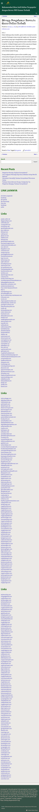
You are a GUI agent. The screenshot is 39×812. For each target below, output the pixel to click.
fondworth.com (5, 419)
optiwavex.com (5, 760)
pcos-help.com (5, 230)
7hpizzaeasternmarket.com (8, 301)
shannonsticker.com (6, 413)
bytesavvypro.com (6, 547)
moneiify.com (5, 437)
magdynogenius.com (7, 514)
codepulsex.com (5, 672)
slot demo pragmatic (7, 196)
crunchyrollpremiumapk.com (9, 447)
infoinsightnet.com (6, 626)
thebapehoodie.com (6, 465)
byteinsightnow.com (6, 564)
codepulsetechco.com (7, 632)
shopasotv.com (5, 362)
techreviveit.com (5, 534)
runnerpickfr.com (5, 224)
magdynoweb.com (6, 676)
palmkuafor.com (5, 404)
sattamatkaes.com (6, 445)
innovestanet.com (6, 726)
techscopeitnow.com (6, 575)
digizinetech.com (6, 551)
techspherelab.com (6, 687)
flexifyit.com (4, 730)
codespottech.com (6, 502)
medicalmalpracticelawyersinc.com (10, 356)
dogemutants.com (6, 478)
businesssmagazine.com (8, 243)
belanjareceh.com (6, 411)
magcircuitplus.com (6, 573)
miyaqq (14, 798)
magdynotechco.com (7, 607)
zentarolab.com (5, 769)
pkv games (18, 150)
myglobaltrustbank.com (7, 353)
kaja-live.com (4, 258)
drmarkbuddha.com (6, 293)
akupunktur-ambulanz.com (8, 284)
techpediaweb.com (6, 525)
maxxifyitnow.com (6, 715)
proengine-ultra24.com (7, 304)
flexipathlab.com (5, 749)
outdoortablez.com (6, 497)
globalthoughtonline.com (8, 435)
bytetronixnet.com (6, 577)
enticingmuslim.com (7, 469)
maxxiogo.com (5, 732)
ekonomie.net (5, 368)
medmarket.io (5, 495)
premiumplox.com (6, 321)
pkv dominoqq (5, 201)
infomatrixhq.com (6, 643)
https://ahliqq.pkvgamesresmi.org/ (10, 800)
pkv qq (20, 791)
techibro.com (4, 273)
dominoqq (6, 793)
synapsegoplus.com (6, 699)
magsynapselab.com (6, 515)
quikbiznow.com (5, 771)
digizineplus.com (6, 708)
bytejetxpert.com (5, 579)
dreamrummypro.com (7, 407)
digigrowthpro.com (6, 221)
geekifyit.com (5, 443)
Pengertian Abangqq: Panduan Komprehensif (14, 184)
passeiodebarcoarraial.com (8, 417)
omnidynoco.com (6, 762)
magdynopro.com (6, 530)
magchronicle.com (6, 506)
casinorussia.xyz (5, 336)
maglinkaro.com (5, 682)
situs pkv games (12, 789)
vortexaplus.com (5, 752)
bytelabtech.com (5, 604)
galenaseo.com (5, 351)
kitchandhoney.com (6, 310)
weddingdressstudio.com (8, 319)
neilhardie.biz (5, 325)
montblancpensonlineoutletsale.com (11, 280)
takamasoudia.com (6, 482)
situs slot (3, 203)
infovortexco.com (6, 667)
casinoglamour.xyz (6, 340)
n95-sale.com (4, 247)
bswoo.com (4, 386)
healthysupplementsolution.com (10, 501)
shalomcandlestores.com (8, 441)
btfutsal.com (4, 232)
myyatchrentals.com (6, 439)
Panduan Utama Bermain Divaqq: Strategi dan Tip (16, 182)
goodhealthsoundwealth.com (9, 471)
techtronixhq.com (6, 594)
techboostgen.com (6, 600)
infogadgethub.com (6, 596)
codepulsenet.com (6, 702)
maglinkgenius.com (6, 650)
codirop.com (4, 234)
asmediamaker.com (6, 434)
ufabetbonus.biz (5, 379)
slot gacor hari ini (31, 793)
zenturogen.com (5, 739)
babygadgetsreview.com (7, 282)
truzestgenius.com (6, 661)
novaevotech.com (6, 646)
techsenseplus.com (6, 541)
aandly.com (4, 384)
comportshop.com (6, 358)
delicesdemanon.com (7, 316)
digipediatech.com (6, 508)
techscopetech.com (6, 674)
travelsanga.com (5, 364)
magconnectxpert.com (7, 659)
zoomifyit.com (5, 779)
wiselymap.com (5, 252)
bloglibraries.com (6, 461)
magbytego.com (5, 622)
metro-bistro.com (6, 312)
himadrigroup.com (6, 263)
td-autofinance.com (6, 267)
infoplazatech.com (6, 615)
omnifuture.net (5, 226)
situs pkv (34, 791)
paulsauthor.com (5, 487)
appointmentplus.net (7, 369)
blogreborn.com (5, 249)
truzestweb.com (5, 765)
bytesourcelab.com (6, 711)
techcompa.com (5, 260)
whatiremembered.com (7, 286)
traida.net (3, 308)
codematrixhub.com (6, 540)
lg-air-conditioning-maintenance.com (11, 295)
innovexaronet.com (6, 639)
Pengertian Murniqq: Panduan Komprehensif (14, 172)
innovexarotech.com (6, 569)
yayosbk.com (4, 323)
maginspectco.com (6, 580)
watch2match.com (6, 349)
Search (3, 159)
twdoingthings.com (6, 484)
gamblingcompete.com (7, 241)
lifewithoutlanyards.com (8, 306)
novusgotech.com (6, 734)
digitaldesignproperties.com (9, 424)
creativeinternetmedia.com (8, 245)
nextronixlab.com (6, 723)
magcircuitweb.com (6, 521)
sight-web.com (5, 262)
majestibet (8, 798)
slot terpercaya (14, 791)
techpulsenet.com (6, 663)
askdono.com (4, 237)
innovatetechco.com (6, 528)
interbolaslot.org (5, 402)
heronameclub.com (6, 493)
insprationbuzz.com (6, 415)
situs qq (30, 789)
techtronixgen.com (6, 517)
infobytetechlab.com (6, 556)
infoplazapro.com (6, 532)
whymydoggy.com (6, 398)
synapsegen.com (5, 747)
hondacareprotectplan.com (8, 448)
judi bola (25, 791)
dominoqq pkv (4, 791)
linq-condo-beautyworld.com (9, 288)
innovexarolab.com (6, 554)
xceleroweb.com (5, 773)
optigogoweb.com (6, 775)
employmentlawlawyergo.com (9, 355)
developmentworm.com (7, 371)
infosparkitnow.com (6, 609)
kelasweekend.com (6, 381)
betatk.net (4, 382)
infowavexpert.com (6, 536)
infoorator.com (5, 297)
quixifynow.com (5, 717)
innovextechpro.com (6, 519)
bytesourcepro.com (6, 685)
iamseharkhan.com (6, 421)
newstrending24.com (7, 377)
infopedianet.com (6, 700)
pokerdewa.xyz (5, 345)
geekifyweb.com (5, 613)
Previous (4, 154)
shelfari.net (4, 334)
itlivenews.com (5, 373)
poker (2, 207)
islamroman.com (5, 265)
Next (36, 154)
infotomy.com (5, 499)
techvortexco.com (6, 611)
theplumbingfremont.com (8, 375)
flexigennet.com (5, 491)
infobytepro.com (5, 620)
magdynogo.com (5, 582)
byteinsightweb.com (6, 512)
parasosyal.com (5, 467)
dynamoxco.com (5, 738)
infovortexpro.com (6, 571)
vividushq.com (5, 751)
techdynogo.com (5, 504)
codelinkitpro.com (6, 598)
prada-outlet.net (5, 219)
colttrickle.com (5, 222)
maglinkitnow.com (6, 510)
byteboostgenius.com (7, 697)
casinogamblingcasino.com (8, 450)
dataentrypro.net (5, 406)
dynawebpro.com (6, 745)
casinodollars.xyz (6, 342)
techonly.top (4, 239)
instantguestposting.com (8, 366)
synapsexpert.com (6, 767)
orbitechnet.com (5, 758)
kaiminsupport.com (6, 409)
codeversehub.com (6, 691)
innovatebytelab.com (7, 619)
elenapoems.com (5, 473)
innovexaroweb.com (6, 678)
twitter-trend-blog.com (7, 278)
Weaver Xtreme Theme (33, 810)
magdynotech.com (6, 704)
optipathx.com (5, 721)
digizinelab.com (5, 669)
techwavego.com (5, 671)
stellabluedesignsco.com (8, 486)
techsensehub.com (6, 602)
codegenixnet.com (6, 560)
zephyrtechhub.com (6, 764)
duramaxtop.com (5, 480)
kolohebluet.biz (5, 329)
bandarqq (3, 197)
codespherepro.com (6, 558)
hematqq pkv (22, 793)
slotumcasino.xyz (6, 338)
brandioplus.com (5, 743)
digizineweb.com (5, 633)
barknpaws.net (5, 430)
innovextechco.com (6, 648)
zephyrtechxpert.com (7, 665)
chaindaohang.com (6, 291)
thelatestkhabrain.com (7, 422)
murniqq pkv (13, 793)
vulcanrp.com (4, 276)
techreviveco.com (6, 680)
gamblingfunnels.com (7, 228)
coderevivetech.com (6, 566)
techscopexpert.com (6, 523)
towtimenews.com (6, 452)
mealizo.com (4, 428)
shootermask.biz (5, 330)
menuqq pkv (3, 789)
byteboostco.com (5, 656)
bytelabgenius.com (6, 526)
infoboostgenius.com (7, 543)
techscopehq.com (6, 706)
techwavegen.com (6, 545)
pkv (1, 793)
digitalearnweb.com (6, 400)
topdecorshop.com (6, 360)
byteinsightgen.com (6, 549)
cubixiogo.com (5, 754)
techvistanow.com (6, 641)
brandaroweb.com (6, 777)
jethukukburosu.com (6, 458)
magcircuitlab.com (6, 652)
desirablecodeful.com (7, 489)
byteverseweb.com (6, 693)
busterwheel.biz (5, 332)
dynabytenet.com (6, 684)
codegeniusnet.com (6, 624)
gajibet (19, 798)
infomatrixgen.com (6, 553)
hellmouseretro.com (6, 474)
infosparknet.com (6, 713)
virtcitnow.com (5, 250)
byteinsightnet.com (6, 630)
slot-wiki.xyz (4, 347)
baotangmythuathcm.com (8, 456)
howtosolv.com (5, 314)
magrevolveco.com (6, 567)
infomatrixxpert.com (7, 637)
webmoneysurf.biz (6, 327)
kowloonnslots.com (6, 271)
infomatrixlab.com (6, 689)
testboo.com (4, 317)
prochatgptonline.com (7, 254)
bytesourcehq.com (6, 628)
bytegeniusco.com (6, 538)
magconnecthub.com (7, 695)
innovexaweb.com (6, 741)
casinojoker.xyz (5, 343)
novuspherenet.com (6, 756)
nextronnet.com (5, 736)
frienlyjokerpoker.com (7, 269)
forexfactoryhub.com (7, 256)
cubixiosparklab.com (6, 645)
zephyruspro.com (6, 719)
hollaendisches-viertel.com (8, 302)
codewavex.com (5, 654)
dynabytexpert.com (6, 728)
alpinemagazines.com (7, 275)
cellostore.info (5, 432)
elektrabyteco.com (6, 658)
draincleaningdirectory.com (8, 454)
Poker (8, 150)
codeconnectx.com (6, 635)
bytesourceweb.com (6, 562)
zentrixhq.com (5, 725)
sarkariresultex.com (6, 426)
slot (34, 789)
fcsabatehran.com (6, 476)
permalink (28, 150)
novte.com (4, 299)
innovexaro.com (5, 710)
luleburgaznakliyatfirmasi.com (9, 463)
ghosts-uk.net (5, 236)
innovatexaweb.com (6, 605)
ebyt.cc (3, 289)
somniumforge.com (6, 460)
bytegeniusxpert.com (7, 617)
